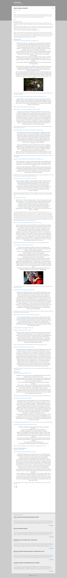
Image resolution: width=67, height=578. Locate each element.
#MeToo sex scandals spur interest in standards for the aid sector (25, 451)
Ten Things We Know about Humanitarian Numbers (23, 398)
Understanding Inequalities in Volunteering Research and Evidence (25, 424)
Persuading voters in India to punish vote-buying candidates (24, 289)
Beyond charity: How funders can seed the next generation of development (26, 314)
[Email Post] (16, 487)
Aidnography (17, 2)
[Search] (54, 2)
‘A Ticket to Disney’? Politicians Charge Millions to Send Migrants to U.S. (26, 40)
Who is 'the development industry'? (21, 528)
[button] (52, 8)
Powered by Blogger (34, 575)
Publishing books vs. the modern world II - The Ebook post (25, 539)
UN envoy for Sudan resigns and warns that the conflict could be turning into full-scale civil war (30, 96)
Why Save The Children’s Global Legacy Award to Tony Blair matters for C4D (29, 551)
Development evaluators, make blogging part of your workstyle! (26, 562)
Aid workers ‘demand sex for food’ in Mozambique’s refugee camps (25, 178)
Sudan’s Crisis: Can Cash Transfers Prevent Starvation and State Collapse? (27, 109)
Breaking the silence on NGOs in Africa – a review (22, 330)
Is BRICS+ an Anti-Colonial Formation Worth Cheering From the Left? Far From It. (28, 222)
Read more (51, 525)
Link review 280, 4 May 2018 (19, 449)
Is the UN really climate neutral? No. (20, 197)
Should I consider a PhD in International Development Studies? (26, 517)
